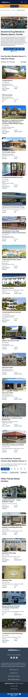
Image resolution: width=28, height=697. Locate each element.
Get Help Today (13, 694)
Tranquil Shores (7, 80)
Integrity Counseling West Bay (12, 527)
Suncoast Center (7, 367)
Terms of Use (14, 686)
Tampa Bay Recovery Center (11, 259)
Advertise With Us (15, 679)
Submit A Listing (15, 676)
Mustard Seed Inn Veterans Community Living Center (11, 607)
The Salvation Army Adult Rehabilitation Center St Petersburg (14, 232)
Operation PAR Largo (9, 553)
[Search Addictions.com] (22, 2)
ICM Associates (7, 95)
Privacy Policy (14, 689)
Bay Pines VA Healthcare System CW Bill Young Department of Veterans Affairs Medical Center (13, 121)
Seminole (23, 472)
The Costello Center (8, 152)
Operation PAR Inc (8, 288)
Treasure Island (14, 472)
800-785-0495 (14, 6)
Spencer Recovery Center (10, 340)
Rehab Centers (7, 10)
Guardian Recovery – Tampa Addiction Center (11, 500)
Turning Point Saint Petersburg (12, 633)
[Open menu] (25, 2)
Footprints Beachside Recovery (12, 177)
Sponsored (22, 6)
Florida (13, 10)
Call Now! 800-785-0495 (14, 49)
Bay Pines (4, 472)
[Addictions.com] (1, 10)
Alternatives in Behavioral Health (13, 445)
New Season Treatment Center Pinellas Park (12, 418)
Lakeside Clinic (7, 580)
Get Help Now (7, 6)
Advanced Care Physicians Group (13, 207)
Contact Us (14, 670)
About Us (15, 673)
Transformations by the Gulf (11, 312)
